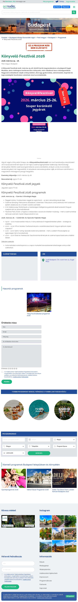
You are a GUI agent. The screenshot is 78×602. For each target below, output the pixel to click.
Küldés (6, 382)
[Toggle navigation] (74, 7)
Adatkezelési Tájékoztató (20, 377)
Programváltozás (45, 581)
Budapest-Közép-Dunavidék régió (22, 38)
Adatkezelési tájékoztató (48, 573)
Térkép (61, 1)
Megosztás (30, 525)
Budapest (52, 38)
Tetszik (9, 525)
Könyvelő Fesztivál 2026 (23, 56)
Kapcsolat (43, 588)
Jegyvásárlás (70, 1)
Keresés (39, 453)
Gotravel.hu (12, 517)
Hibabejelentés (44, 569)
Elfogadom (70, 596)
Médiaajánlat (44, 566)
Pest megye (41, 38)
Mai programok (48, 1)
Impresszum (43, 577)
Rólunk (41, 562)
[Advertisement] (39, 146)
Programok (62, 38)
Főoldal (4, 38)
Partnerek (42, 584)
